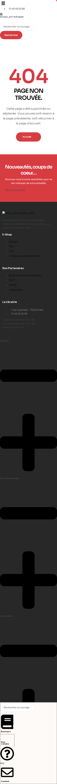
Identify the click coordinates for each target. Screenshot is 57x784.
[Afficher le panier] (1, 20)
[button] (28, 3)
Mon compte (5, 743)
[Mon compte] (2, 738)
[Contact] (7, 778)
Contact (5, 781)
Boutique (6, 731)
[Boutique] (7, 728)
